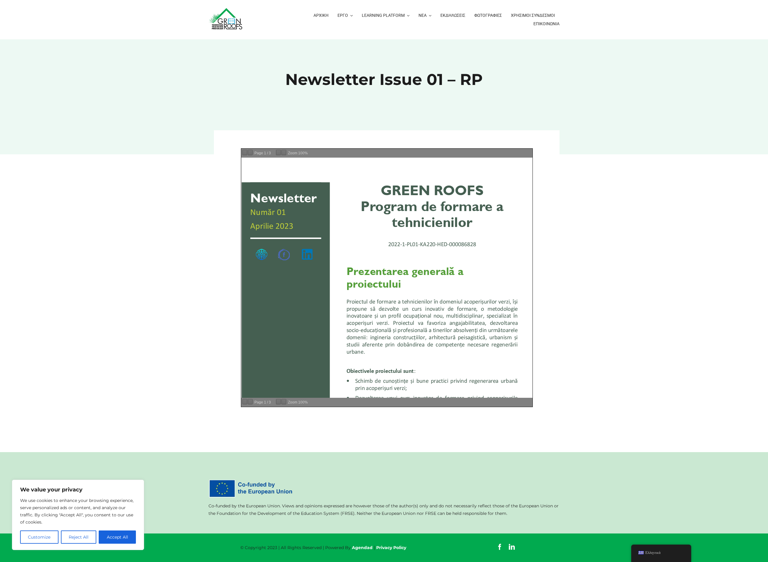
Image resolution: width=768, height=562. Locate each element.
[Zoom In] (283, 152)
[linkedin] (512, 547)
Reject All (78, 537)
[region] (78, 515)
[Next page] (250, 152)
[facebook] (500, 547)
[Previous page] (244, 152)
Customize (39, 537)
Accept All (117, 537)
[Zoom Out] (278, 152)
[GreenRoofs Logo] (226, 10)
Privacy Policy (391, 547)
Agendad (362, 547)
